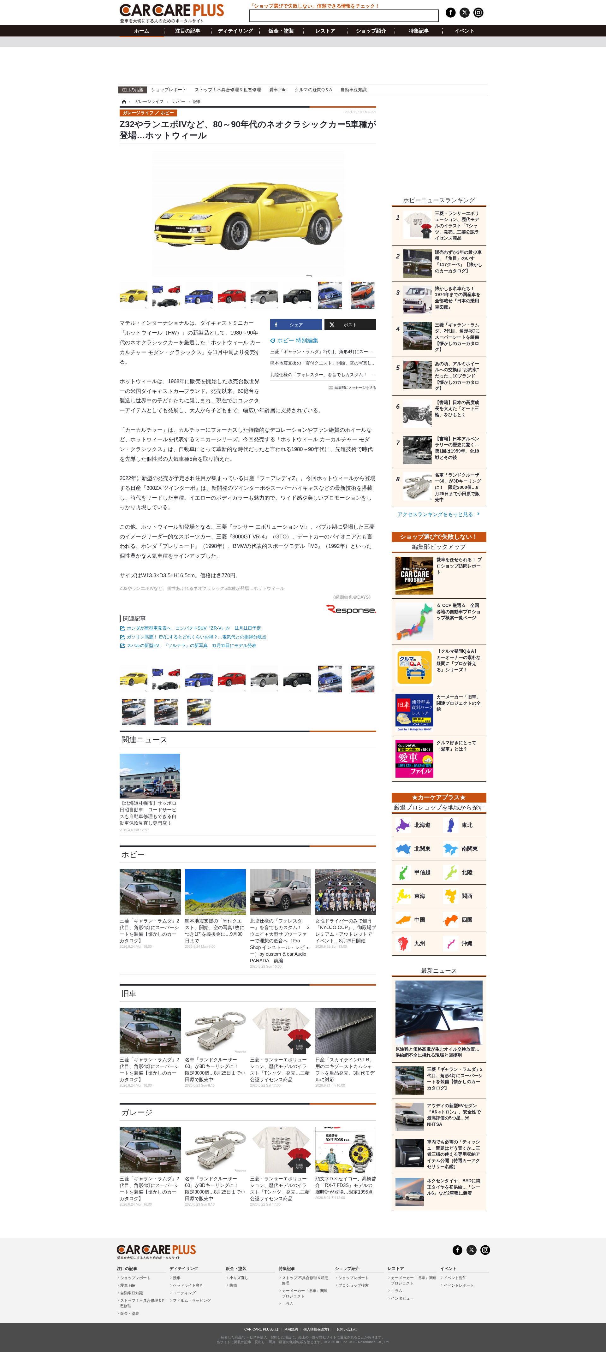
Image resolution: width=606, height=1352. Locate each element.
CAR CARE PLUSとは (261, 1329)
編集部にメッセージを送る (355, 387)
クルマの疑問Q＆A (313, 89)
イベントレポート (459, 1285)
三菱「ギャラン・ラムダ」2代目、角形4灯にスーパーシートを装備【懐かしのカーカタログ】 (363, 351)
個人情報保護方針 (317, 1329)
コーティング (184, 1293)
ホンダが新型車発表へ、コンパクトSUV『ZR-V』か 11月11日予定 (194, 628)
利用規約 (291, 1329)
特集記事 (419, 30)
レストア (325, 30)
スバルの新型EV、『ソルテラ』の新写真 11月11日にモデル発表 (191, 645)
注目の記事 (187, 30)
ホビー (133, 854)
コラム (288, 1304)
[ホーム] (123, 101)
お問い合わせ (346, 1329)
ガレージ (137, 1112)
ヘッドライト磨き (188, 1285)
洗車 (177, 1278)
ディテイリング (235, 30)
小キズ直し (238, 1278)
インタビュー (402, 1298)
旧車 (129, 993)
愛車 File (278, 89)
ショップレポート (169, 89)
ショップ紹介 (371, 30)
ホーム (141, 30)
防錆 (233, 1285)
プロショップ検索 (353, 1285)
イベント (464, 30)
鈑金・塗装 (281, 30)
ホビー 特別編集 (297, 340)
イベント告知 (455, 1278)
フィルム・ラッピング (192, 1300)
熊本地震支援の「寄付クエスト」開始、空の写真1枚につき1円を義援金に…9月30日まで (358, 362)
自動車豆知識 (353, 89)
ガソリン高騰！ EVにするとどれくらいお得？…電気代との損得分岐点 (196, 636)
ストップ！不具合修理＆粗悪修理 (228, 89)
